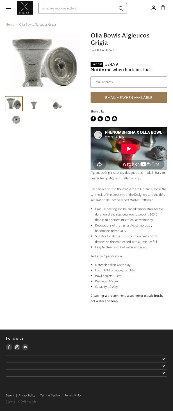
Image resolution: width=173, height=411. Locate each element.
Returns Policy (73, 395)
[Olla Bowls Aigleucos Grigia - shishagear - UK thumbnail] (13, 104)
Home (10, 24)
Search (10, 395)
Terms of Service (50, 395)
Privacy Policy (27, 395)
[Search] (121, 8)
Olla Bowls (105, 50)
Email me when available (128, 97)
